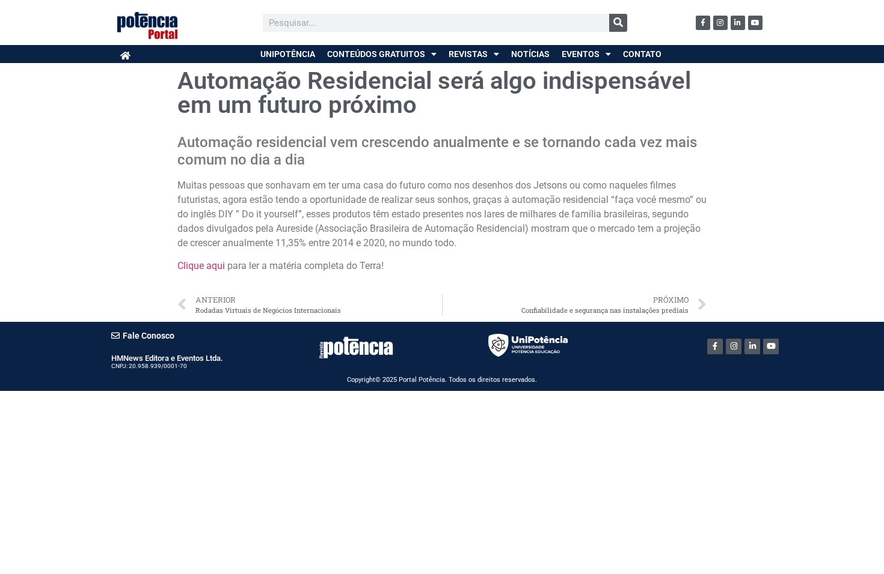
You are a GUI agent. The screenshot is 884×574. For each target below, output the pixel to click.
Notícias (530, 54)
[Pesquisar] (618, 23)
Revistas (468, 54)
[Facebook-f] (703, 23)
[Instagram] (720, 23)
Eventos (581, 54)
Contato (642, 54)
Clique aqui (201, 265)
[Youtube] (755, 23)
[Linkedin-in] (738, 23)
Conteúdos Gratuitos (376, 54)
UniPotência (287, 54)
